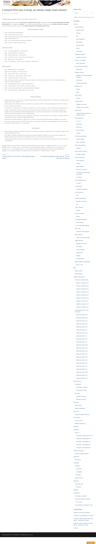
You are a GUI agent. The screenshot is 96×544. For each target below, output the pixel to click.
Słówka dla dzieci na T (81, 366)
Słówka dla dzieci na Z (81, 375)
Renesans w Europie (81, 396)
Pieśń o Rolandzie (80, 63)
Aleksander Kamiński (80, 54)
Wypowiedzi (77, 493)
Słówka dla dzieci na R (81, 357)
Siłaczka (78, 255)
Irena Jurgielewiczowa (80, 180)
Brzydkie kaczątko (80, 154)
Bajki (75, 267)
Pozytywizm (78, 384)
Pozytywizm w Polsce (81, 390)
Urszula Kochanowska (81, 83)
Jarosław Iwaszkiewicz (80, 198)
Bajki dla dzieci (78, 270)
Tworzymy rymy (79, 484)
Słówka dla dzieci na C (82, 320)
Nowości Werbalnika (80, 408)
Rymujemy (76, 481)
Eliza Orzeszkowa (79, 118)
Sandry (92, 17)
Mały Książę (79, 69)
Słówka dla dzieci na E (81, 327)
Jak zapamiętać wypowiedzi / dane (83, 505)
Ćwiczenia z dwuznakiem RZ (83, 444)
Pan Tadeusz (79, 42)
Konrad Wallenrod (80, 39)
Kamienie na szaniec (81, 57)
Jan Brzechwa (78, 186)
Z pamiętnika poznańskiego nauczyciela (83, 173)
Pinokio (78, 98)
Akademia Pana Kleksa (81, 189)
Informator (76, 402)
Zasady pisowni (79, 477)
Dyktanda (77, 465)
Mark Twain (78, 228)
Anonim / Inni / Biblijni (80, 60)
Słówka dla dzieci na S (81, 360)
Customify (31, 534)
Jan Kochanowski (79, 192)
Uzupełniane (79, 471)
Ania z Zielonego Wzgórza (82, 225)
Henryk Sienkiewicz (80, 157)
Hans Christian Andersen (81, 151)
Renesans (77, 393)
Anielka (78, 89)
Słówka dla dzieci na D (82, 323)
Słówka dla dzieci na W (82, 372)
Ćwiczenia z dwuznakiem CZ (83, 441)
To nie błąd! (78, 474)
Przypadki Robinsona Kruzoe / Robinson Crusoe (83, 114)
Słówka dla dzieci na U (82, 369)
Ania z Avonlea (80, 222)
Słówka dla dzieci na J (81, 336)
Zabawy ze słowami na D (82, 292)
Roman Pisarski (78, 234)
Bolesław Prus (78, 86)
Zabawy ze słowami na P (82, 304)
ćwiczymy (78, 487)
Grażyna (78, 33)
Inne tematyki (77, 417)
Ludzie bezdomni (80, 249)
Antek (77, 92)
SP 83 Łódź (78, 459)
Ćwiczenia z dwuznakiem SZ (83, 447)
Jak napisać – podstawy (81, 496)
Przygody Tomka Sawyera (82, 231)
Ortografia (76, 462)
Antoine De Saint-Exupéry (81, 66)
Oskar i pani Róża (80, 142)
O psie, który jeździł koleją (82, 237)
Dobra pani (79, 124)
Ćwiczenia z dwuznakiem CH (83, 438)
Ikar (77, 204)
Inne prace (76, 411)
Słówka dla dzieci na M (82, 345)
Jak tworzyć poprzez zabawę (82, 499)
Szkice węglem (80, 166)
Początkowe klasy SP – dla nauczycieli (81, 310)
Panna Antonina (80, 130)
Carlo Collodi (78, 95)
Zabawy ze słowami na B (82, 286)
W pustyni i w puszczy (81, 169)
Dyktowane (79, 468)
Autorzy (76, 24)
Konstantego (87, 17)
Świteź (78, 48)
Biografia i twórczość (81, 104)
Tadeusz (78, 133)
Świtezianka (79, 51)
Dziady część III (80, 30)
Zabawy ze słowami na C (82, 289)
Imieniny (76, 17)
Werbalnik (76, 490)
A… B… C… (79, 121)
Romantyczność (80, 45)
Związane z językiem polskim (82, 414)
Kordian (78, 210)
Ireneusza (80, 17)
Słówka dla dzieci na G (82, 333)
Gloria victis (79, 127)
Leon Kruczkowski (79, 213)
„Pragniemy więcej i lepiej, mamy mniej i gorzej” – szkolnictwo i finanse (83, 519)
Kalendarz (76, 426)
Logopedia (76, 429)
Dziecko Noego (80, 139)
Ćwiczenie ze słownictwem (81, 279)
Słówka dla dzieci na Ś (81, 363)
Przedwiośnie (79, 252)
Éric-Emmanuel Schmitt (80, 136)
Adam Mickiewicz (79, 27)
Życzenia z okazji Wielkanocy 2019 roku (84, 515)
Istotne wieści (14, 13)
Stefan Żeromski (79, 240)
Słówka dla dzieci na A (81, 314)
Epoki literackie (77, 381)
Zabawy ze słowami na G (82, 295)
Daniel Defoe (78, 110)
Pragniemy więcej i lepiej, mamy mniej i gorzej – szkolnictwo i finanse (83, 524)
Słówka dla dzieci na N (82, 348)
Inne (77, 36)
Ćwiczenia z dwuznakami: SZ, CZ (84, 435)
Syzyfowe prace (80, 258)
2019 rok (76, 528)
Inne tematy (79, 246)
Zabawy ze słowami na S (82, 307)
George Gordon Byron (80, 145)
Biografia (78, 148)
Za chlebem (79, 177)
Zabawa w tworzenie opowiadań (82, 512)
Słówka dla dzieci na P (81, 354)
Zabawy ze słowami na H (82, 298)
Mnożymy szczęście (79, 450)
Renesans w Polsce (81, 399)
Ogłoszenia (76, 456)
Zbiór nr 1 (77, 432)
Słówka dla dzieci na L (81, 342)
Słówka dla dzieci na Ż (81, 378)
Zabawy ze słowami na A (82, 283)
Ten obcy (78, 183)
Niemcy (78, 216)
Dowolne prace (78, 420)
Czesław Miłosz (79, 101)
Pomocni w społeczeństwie (81, 453)
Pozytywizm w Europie (82, 387)
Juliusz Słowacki (79, 207)
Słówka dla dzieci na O (82, 351)
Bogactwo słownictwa (79, 276)
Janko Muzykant (80, 160)
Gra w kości (79, 502)
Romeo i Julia (79, 264)
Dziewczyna (79, 80)
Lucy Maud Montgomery (81, 219)
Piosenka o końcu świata (82, 107)
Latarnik (78, 163)
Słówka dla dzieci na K (81, 339)
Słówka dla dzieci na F (81, 330)
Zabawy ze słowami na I (82, 301)
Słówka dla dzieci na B (81, 317)
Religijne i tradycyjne (80, 423)
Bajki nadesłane (79, 273)
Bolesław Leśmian (79, 72)
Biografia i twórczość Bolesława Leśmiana (84, 76)
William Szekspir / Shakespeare (82, 261)
